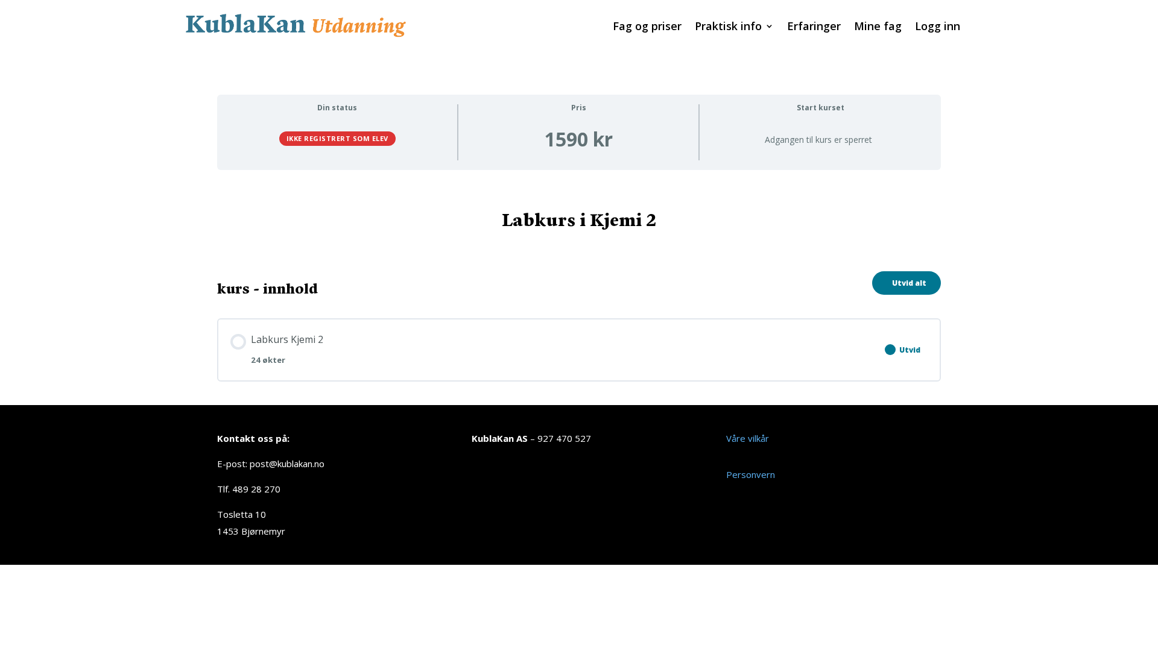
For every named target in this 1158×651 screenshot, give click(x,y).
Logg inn (937, 27)
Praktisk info (728, 27)
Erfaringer (814, 27)
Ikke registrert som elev (337, 138)
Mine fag (878, 27)
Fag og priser (647, 27)
